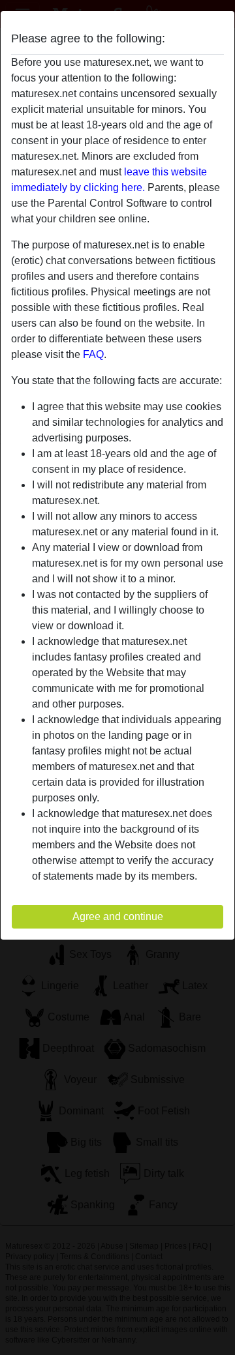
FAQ (93, 354)
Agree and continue (117, 916)
